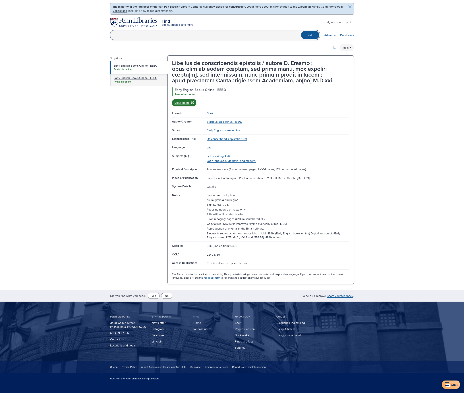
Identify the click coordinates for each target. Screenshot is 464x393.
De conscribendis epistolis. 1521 (227, 139)
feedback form (212, 277)
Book (210, 113)
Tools (345, 48)
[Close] (350, 6)
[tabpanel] (260, 96)
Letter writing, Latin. (219, 156)
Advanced (330, 35)
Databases (347, 35)
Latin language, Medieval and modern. (231, 161)
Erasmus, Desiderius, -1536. (224, 122)
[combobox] (206, 35)
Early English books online (223, 130)
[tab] (139, 67)
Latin (210, 147)
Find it (310, 35)
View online (182, 103)
